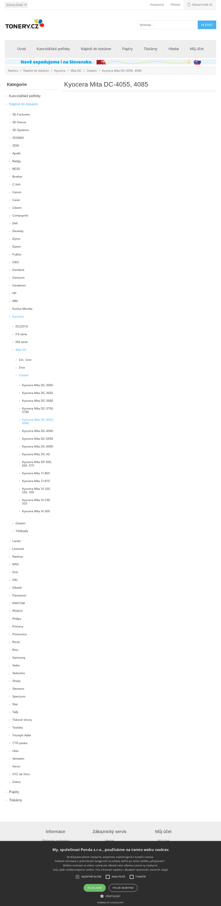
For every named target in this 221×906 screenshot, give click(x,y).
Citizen (17, 207)
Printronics (19, 634)
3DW (15, 145)
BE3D (16, 169)
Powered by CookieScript (110, 902)
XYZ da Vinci (21, 774)
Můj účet (197, 49)
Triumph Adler (21, 735)
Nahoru (13, 70)
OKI (14, 580)
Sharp (16, 681)
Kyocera (59, 70)
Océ (15, 572)
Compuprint (20, 215)
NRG (15, 564)
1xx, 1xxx (25, 359)
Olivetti (17, 587)
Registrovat (157, 4)
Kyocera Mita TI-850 (36, 473)
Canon (16, 192)
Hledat (174, 49)
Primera (17, 626)
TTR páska (19, 743)
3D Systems (20, 130)
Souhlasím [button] (94, 887)
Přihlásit (175, 4)
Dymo (16, 238)
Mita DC (76, 70)
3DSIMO (18, 137)
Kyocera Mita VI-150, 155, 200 (36, 490)
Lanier (16, 541)
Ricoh (16, 642)
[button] (110, 896)
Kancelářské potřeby (53, 49)
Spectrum (18, 696)
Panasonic (19, 595)
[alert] (110, 873)
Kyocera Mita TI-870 (36, 481)
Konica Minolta (22, 308)
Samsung (18, 657)
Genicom (18, 277)
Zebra (16, 782)
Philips (16, 618)
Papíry (127, 49)
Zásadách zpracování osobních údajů (146, 869)
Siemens (18, 688)
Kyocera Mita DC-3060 (37, 385)
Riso (15, 649)
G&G (15, 262)
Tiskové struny (22, 719)
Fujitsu (16, 254)
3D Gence (19, 122)
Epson (16, 246)
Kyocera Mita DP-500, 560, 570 (37, 463)
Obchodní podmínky (55, 840)
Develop (18, 231)
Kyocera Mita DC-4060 (37, 431)
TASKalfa (22, 531)
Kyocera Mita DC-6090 (37, 446)
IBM (15, 301)
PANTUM (18, 603)
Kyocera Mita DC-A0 (36, 454)
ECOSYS (22, 326)
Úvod (21, 49)
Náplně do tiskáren (96, 49)
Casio (16, 200)
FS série (21, 334)
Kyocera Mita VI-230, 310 (36, 501)
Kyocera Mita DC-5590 (37, 438)
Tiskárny (151, 49)
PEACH (17, 611)
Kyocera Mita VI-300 (36, 511)
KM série (22, 342)
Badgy (16, 161)
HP (14, 293)
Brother (17, 176)
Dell (14, 223)
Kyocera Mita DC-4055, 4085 (38, 421)
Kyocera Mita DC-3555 (37, 393)
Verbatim (18, 758)
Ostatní (92, 70)
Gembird (18, 270)
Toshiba (17, 727)
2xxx (22, 367)
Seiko (16, 665)
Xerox (16, 766)
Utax (15, 751)
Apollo (16, 153)
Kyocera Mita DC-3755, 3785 (38, 410)
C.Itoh (16, 184)
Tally (15, 712)
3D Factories (21, 114)
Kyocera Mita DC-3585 (37, 400)
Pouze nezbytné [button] (123, 887)
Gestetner (19, 285)
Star (15, 704)
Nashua (17, 556)
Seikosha (18, 673)
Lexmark (18, 548)
